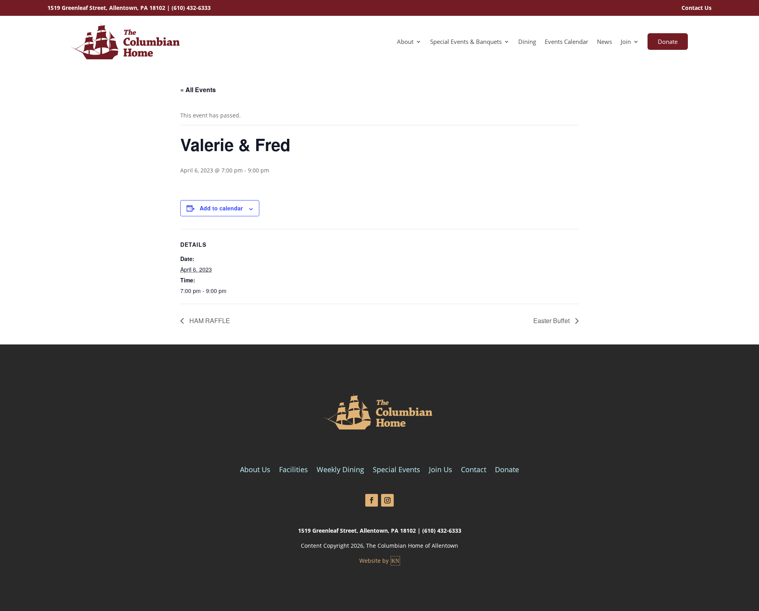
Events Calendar (566, 42)
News (604, 42)
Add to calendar (221, 208)
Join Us (440, 470)
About (405, 42)
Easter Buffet (552, 320)
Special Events (396, 470)
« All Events (198, 89)
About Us (255, 470)
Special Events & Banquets (466, 42)
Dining (527, 42)
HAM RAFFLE (209, 320)
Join (626, 42)
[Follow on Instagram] (387, 500)
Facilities (293, 470)
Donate (668, 41)
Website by (374, 560)
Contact (473, 470)
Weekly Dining (340, 470)
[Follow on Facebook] (371, 500)
